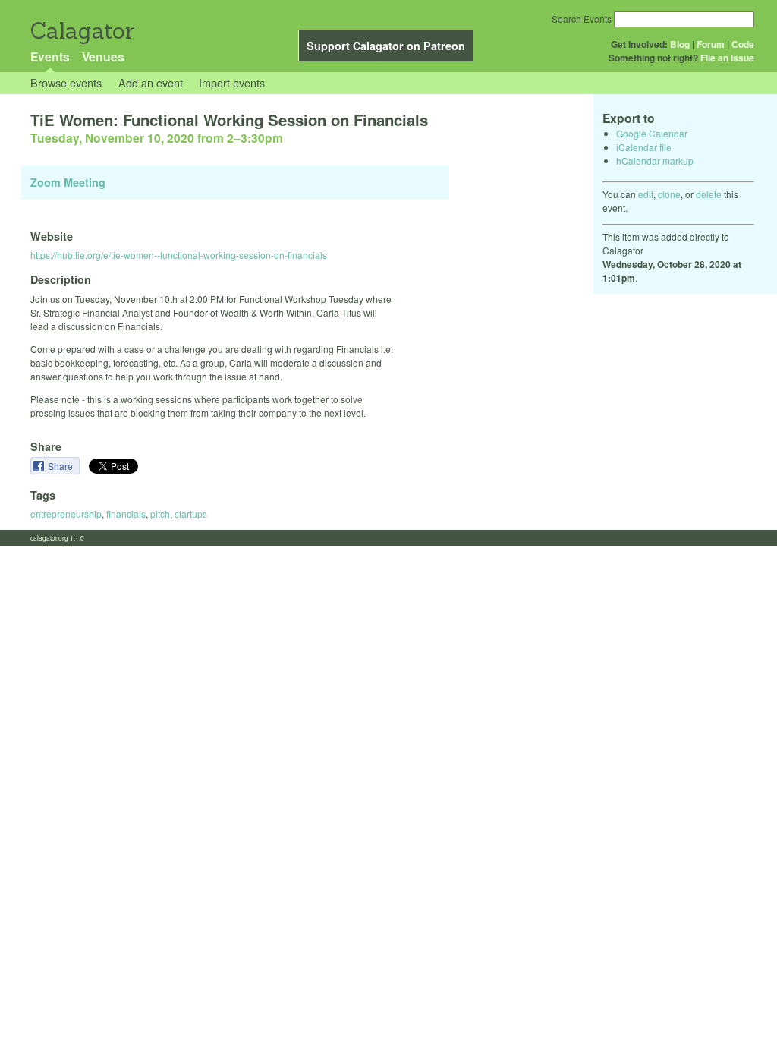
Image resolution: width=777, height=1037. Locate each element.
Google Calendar (651, 133)
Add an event (150, 82)
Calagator (81, 31)
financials (126, 513)
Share (61, 465)
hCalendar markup (655, 160)
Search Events (582, 18)
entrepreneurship (66, 513)
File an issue (727, 58)
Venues (103, 56)
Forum (711, 44)
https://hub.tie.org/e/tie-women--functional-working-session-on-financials (178, 254)
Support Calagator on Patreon (386, 45)
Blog (680, 44)
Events (50, 56)
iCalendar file (644, 146)
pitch (160, 513)
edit (645, 194)
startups (191, 513)
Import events (232, 82)
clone (669, 194)
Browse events (66, 82)
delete (709, 194)
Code (742, 44)
